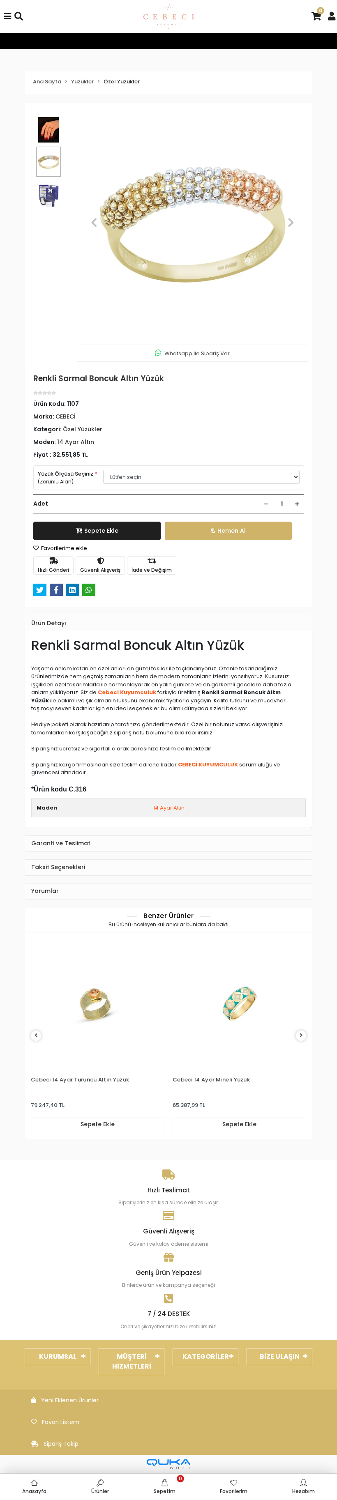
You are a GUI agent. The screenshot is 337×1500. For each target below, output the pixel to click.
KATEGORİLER (205, 1356)
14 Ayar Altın (169, 808)
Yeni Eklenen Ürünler (70, 1400)
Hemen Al (231, 531)
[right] (301, 1035)
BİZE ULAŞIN (280, 1356)
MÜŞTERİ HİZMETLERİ (131, 1361)
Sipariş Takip (61, 1444)
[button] (94, 222)
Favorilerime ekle (63, 548)
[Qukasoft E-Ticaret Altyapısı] (168, 1464)
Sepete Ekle (101, 531)
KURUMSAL (57, 1356)
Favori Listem (60, 1422)
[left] (36, 1035)
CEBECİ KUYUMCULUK (208, 764)
